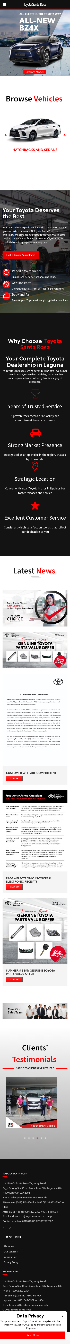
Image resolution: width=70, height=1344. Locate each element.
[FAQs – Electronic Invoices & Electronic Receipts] (35, 830)
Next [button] (64, 135)
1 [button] (24, 1138)
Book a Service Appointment (20, 254)
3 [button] (32, 1138)
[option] (35, 135)
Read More (33, 1335)
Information (10, 1256)
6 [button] (45, 1138)
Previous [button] (5, 135)
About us (9, 1246)
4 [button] (37, 1138)
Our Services (11, 1251)
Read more (14, 778)
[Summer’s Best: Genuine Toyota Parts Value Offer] (35, 931)
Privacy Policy (11, 1262)
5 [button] (41, 1138)
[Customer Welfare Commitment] (35, 720)
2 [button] (28, 1138)
